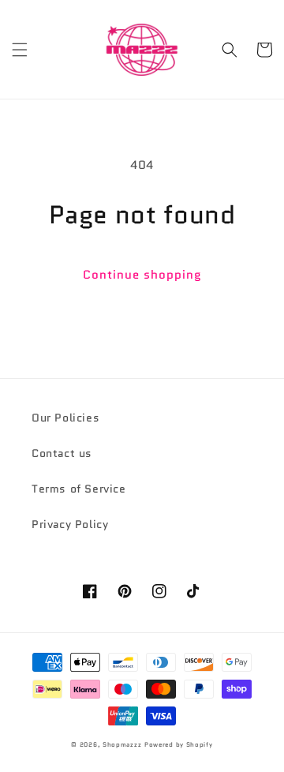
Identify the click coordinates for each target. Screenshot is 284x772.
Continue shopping (142, 274)
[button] (19, 49)
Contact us (62, 453)
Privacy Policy (70, 524)
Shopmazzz (122, 744)
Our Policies (65, 417)
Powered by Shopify (178, 744)
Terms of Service (79, 489)
